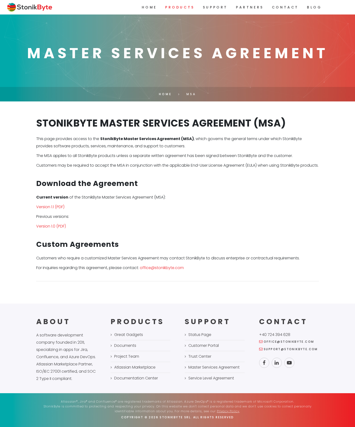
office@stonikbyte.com (162, 267)
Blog (314, 7)
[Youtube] (289, 363)
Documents (125, 345)
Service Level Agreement (211, 378)
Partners (250, 7)
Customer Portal (203, 345)
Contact (285, 7)
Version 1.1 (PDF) (50, 207)
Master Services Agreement (214, 367)
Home (149, 7)
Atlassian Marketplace (135, 367)
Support (215, 7)
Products (180, 7)
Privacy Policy (228, 411)
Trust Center (199, 356)
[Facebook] (264, 363)
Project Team (126, 356)
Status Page (199, 334)
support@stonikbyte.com (291, 349)
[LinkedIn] (277, 363)
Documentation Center (136, 378)
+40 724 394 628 (274, 334)
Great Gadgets (128, 334)
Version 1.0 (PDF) (51, 226)
